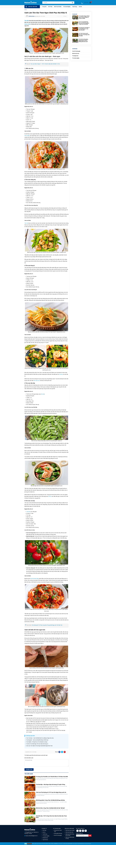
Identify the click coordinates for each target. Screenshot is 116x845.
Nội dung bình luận (28, 757)
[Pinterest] (65, 752)
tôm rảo (42, 394)
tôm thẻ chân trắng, (34, 578)
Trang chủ (44, 6)
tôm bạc (61, 374)
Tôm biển (26, 20)
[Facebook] (59, 752)
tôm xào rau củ (37, 380)
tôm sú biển (26, 135)
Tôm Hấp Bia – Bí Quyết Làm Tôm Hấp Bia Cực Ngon (36, 741)
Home (25, 9)
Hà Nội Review (45, 837)
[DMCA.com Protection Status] (28, 843)
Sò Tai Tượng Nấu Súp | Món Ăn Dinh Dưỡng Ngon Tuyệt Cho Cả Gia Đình (84, 23)
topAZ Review (45, 839)
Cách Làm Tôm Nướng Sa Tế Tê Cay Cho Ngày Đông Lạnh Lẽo (51, 792)
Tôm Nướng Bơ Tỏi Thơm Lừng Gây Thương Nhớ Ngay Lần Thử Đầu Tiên (47, 625)
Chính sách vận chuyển (70, 830)
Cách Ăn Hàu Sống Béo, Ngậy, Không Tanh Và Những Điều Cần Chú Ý (83, 40)
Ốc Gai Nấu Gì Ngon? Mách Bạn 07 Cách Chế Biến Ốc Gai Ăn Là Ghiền (84, 17)
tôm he (49, 496)
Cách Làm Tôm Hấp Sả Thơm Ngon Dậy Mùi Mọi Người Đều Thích (39, 745)
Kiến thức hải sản (57, 6)
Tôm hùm (28, 511)
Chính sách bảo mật (69, 832)
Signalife (29, 829)
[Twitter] (62, 752)
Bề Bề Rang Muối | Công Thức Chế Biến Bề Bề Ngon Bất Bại (50, 800)
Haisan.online (30, 2)
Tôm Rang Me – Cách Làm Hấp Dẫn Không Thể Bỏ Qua (37, 740)
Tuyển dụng (74, 6)
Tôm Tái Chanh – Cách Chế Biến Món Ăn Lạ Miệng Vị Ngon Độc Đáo (40, 738)
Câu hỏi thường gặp (76, 51)
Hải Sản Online (31, 16)
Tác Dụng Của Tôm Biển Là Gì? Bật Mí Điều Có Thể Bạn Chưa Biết (52, 776)
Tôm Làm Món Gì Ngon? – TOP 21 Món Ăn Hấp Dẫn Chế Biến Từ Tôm (45, 63)
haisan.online (27, 24)
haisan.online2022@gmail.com (32, 835)
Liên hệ (80, 6)
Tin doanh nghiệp (66, 6)
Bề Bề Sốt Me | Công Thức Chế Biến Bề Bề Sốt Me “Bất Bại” (50, 808)
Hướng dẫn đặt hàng (58, 833)
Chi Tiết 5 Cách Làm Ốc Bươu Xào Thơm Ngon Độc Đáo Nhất (84, 34)
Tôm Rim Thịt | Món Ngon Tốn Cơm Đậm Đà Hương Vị (37, 743)
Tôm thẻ (26, 223)
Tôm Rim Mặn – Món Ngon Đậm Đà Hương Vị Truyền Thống (50, 784)
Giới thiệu (50, 6)
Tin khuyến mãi (75, 55)
